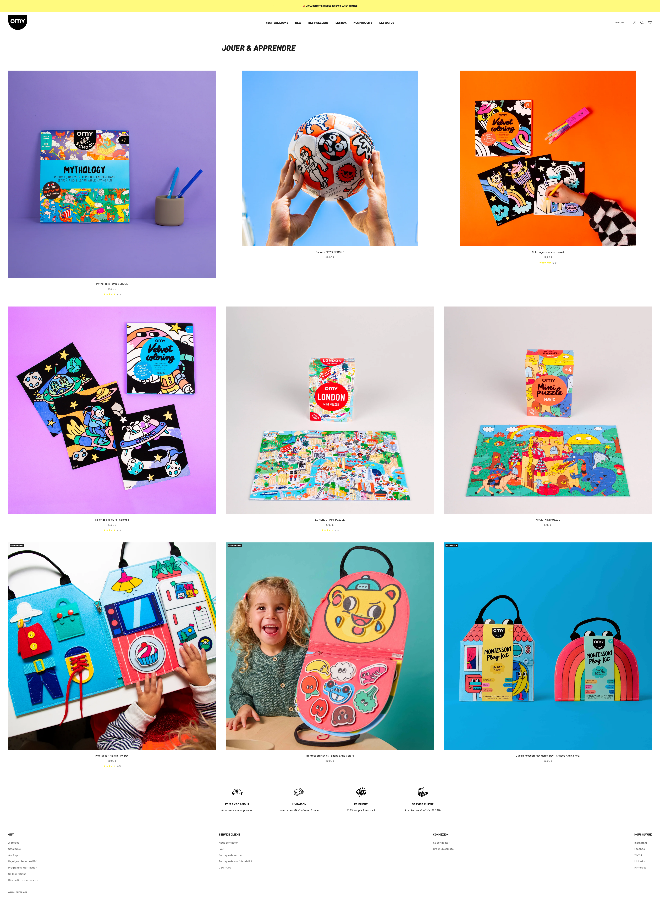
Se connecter (441, 842)
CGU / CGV (225, 867)
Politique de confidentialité (235, 861)
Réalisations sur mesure (23, 880)
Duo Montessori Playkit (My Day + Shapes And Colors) (548, 755)
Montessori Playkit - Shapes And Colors (330, 755)
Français (619, 22)
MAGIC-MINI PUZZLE (548, 519)
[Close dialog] (654, 828)
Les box (341, 22)
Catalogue (14, 848)
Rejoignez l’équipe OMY (22, 861)
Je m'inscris (611, 883)
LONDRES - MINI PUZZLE (330, 519)
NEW (298, 22)
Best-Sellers (318, 22)
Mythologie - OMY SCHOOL (112, 283)
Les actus (386, 22)
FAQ (221, 848)
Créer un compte (443, 848)
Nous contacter (228, 842)
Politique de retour (230, 855)
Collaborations (17, 873)
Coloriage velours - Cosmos (112, 519)
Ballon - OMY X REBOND (330, 252)
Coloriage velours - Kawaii (548, 252)
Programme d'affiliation (22, 867)
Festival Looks (277, 22)
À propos (13, 842)
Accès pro (14, 855)
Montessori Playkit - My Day (112, 755)
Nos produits (363, 22)
